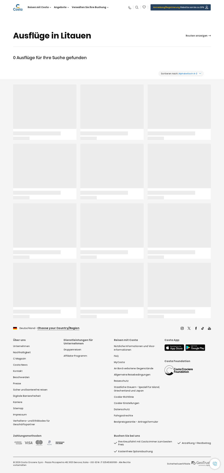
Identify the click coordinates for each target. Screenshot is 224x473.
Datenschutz (122, 409)
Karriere (17, 402)
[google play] (195, 348)
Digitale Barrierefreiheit (27, 396)
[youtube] (209, 329)
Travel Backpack (144, 7)
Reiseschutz (121, 380)
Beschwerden (21, 377)
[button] (144, 7)
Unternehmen (21, 346)
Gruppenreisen (72, 349)
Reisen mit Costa (38, 7)
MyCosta (119, 362)
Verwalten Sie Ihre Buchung (89, 7)
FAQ (116, 356)
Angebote (60, 7)
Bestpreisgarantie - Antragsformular (136, 421)
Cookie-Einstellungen (126, 403)
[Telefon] (129, 7)
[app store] (174, 348)
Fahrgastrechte (123, 415)
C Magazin (19, 358)
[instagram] (182, 329)
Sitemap (18, 408)
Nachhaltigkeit (22, 352)
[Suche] (137, 7)
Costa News (20, 364)
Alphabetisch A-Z (188, 73)
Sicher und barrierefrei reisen (30, 389)
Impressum (20, 414)
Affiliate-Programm (75, 355)
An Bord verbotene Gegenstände (133, 368)
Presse (17, 383)
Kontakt (17, 371)
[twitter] (189, 329)
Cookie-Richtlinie (124, 397)
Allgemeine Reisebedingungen (132, 374)
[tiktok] (202, 329)
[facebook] (195, 329)
